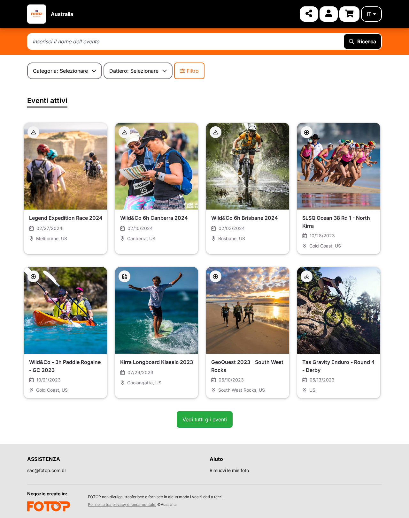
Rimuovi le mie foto (229, 470)
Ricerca (366, 41)
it (369, 14)
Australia (62, 14)
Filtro (193, 71)
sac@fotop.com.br (46, 470)
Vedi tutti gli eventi (204, 419)
